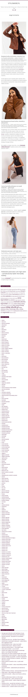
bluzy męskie (4, 361)
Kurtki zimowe (5, 451)
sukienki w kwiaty (5, 559)
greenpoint (21, 294)
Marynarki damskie (6, 464)
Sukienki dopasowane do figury (8, 537)
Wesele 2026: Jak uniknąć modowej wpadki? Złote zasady (14, 653)
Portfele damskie (5, 497)
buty (12, 292)
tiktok (3, 591)
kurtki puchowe (5, 448)
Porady (3, 494)
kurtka (2, 134)
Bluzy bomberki (5, 357)
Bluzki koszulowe (5, 343)
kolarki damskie (5, 408)
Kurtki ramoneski (5, 450)
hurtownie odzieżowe (6, 393)
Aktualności (5, 57)
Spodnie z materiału (6, 526)
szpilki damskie (5, 584)
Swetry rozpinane (5, 573)
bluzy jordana (18, 291)
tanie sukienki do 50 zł (9, 310)
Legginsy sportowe (6, 456)
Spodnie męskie (5, 523)
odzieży (19, 303)
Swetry (3, 566)
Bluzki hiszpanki (5, 342)
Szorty (3, 575)
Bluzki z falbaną (5, 350)
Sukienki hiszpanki (6, 542)
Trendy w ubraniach (6, 606)
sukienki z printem (6, 564)
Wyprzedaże (4, 619)
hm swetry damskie (14, 296)
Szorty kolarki (4, 581)
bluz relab (3, 291)
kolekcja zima (4, 418)
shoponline (4, 506)
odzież (15, 303)
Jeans (3, 397)
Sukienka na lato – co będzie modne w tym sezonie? (13, 686)
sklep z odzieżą (19, 309)
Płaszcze (3, 489)
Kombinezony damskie (6, 422)
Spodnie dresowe (5, 520)
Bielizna (3, 331)
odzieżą (23, 303)
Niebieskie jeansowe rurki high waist (11, 251)
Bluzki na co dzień (6, 345)
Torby (3, 595)
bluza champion (22, 289)
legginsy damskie (5, 454)
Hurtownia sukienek (6, 392)
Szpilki (3, 583)
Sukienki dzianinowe (6, 539)
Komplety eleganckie (6, 431)
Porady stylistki (5, 495)
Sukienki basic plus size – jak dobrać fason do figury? (13, 639)
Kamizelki (4, 189)
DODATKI (4, 378)
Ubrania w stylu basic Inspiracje (9, 613)
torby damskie (5, 597)
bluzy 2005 (7, 291)
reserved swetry (9, 305)
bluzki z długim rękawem (7, 348)
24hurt (19, 57)
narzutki (3, 473)
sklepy (3, 508)
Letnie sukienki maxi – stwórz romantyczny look (12, 678)
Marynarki (4, 462)
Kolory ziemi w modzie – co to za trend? (10, 648)
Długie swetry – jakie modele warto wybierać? (11, 672)
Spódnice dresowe (6, 514)
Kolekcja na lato (5, 414)
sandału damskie (5, 505)
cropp (3, 373)
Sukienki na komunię (6, 553)
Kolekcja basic (5, 409)
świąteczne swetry (13, 312)
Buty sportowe (5, 372)
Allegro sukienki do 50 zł (5, 289)
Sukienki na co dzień (6, 552)
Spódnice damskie (6, 512)
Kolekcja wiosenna (6, 417)
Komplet (3, 423)
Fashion (3, 386)
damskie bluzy (6, 294)
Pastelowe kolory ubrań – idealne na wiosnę (11, 645)
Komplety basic (5, 425)
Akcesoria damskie (6, 323)
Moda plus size (5, 470)
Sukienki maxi (5, 547)
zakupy (3, 620)
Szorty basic (4, 577)
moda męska (4, 469)
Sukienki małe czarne (6, 545)
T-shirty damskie (5, 588)
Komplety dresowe (6, 428)
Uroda (3, 614)
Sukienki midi (4, 548)
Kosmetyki (4, 436)
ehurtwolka (10, 125)
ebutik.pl (16, 294)
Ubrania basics (5, 608)
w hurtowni (7, 278)
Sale (2, 503)
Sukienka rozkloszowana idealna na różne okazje (12, 677)
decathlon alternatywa (6, 376)
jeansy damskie (5, 398)
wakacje (3, 616)
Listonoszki (4, 459)
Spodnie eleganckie (6, 522)
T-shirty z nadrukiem (6, 589)
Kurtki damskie (5, 444)
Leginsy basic (4, 458)
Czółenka (4, 375)
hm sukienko (7, 296)
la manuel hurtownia (17, 125)
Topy (3, 594)
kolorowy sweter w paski (13, 298)
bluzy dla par (12, 291)
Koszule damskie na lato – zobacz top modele (11, 644)
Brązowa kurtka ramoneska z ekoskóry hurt (13, 56)
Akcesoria (4, 321)
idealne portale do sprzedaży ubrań (9, 395)
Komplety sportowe (6, 433)
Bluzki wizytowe (5, 346)
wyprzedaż (6, 312)
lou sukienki (12, 300)
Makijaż (3, 461)
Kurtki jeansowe (5, 445)
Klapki (3, 404)
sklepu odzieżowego (11, 309)
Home (3, 390)
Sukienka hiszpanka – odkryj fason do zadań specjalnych (14, 684)
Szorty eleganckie (5, 580)
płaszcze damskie (5, 490)
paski (3, 484)
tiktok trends (4, 592)
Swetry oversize (5, 572)
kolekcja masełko (5, 412)
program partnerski (6, 498)
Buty (3, 368)
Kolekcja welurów (5, 415)
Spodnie (3, 516)
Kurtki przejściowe (6, 447)
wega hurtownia (14, 61)
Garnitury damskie (6, 389)
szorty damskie (5, 578)
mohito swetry (11, 303)
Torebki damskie (5, 600)
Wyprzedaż (4, 617)
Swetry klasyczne (5, 570)
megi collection (9, 60)
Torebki (3, 598)
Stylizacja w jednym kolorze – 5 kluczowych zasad (12, 647)
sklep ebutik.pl (12, 307)
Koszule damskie (5, 439)
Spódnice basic (5, 511)
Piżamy (3, 486)
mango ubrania (3, 301)
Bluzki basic (4, 339)
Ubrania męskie (5, 611)
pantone (3, 483)
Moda (3, 465)
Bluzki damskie (5, 340)
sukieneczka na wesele (7, 531)
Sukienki (3, 533)
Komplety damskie (6, 426)
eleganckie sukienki (6, 382)
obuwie (3, 476)
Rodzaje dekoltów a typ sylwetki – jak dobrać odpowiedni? (14, 656)
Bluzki (3, 337)
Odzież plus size (5, 480)
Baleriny (3, 326)
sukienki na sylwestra (6, 555)
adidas (3, 320)
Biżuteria (4, 336)
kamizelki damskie (6, 401)
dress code (11, 294)
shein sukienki (16, 305)
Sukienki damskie (5, 536)
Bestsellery (4, 329)
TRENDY (3, 603)
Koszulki (3, 440)
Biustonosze (4, 334)
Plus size (3, 487)
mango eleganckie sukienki (20, 300)
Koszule (3, 437)
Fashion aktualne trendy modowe (9, 387)
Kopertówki (4, 434)
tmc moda (8, 61)
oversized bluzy (3, 305)
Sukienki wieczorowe (6, 561)
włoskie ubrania (21, 61)
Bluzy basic (4, 356)
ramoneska (21, 69)
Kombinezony (5, 420)
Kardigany (4, 403)
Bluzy (3, 354)
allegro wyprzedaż (12, 289)
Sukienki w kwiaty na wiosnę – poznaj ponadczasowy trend (14, 670)
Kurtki (3, 442)
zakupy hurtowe (6, 124)
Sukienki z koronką (6, 562)
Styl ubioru (4, 530)
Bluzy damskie (5, 359)
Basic (3, 328)
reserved (3, 501)
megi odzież (15, 60)
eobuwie (3, 384)
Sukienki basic (5, 534)
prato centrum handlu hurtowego (18, 126)
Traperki (3, 602)
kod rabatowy (4, 406)
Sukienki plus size (5, 556)
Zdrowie (3, 624)
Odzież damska (10, 57)
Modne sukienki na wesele (7, 472)
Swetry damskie (5, 567)
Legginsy (3, 453)
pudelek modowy (5, 500)
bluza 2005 (17, 289)
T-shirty (3, 586)
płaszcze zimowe (5, 492)
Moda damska (5, 467)
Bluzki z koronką (5, 351)
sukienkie (3, 310)
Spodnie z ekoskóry (6, 525)
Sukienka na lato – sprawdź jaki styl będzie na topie (13, 683)
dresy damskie (5, 379)
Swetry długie (5, 569)
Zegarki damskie (5, 625)
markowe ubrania (9, 301)
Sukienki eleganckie (6, 541)
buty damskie (4, 370)
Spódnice (4, 509)
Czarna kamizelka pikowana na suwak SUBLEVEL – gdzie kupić (11, 186)
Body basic (4, 365)
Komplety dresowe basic (7, 429)
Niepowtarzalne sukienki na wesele (9, 475)
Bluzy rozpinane (5, 362)
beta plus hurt (20, 124)
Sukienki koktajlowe (6, 544)
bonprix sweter (8, 292)
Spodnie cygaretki (5, 517)
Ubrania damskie (5, 609)
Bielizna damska (5, 332)
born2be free (4, 367)
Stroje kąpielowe (5, 528)
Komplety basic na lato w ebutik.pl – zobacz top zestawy (14, 655)
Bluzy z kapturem (5, 364)
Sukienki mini (4, 550)
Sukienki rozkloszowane (7, 558)
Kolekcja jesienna (5, 411)
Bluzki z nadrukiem (6, 353)
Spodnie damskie (5, 519)
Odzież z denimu (5, 481)
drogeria (3, 381)
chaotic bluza (15, 292)
